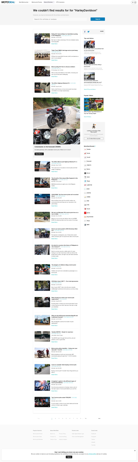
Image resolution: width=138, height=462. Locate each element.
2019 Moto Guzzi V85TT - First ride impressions (64, 281)
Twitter (93, 439)
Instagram (93, 436)
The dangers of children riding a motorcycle (63, 265)
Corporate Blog (62, 436)
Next (99, 418)
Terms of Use (53, 439)
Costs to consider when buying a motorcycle (63, 364)
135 (85, 418)
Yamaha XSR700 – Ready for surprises (62, 332)
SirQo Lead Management (78, 436)
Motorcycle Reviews (38, 439)
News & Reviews (48, 2)
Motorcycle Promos (37, 2)
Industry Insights (63, 439)
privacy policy (92, 454)
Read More (54, 43)
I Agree (69, 457)
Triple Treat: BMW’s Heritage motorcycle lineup (64, 50)
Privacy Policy (62, 433)
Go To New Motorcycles (93, 138)
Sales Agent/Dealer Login (78, 433)
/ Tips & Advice (63, 299)
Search (97, 19)
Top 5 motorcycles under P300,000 (61, 397)
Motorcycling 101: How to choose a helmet (63, 66)
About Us (52, 433)
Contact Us (53, 436)
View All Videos (87, 116)
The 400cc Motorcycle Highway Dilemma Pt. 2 (64, 161)
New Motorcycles (23, 2)
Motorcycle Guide (37, 436)
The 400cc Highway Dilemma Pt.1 (60, 83)
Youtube (93, 445)
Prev (39, 418)
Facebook (93, 433)
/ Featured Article (66, 35)
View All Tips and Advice (90, 89)
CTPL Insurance (60, 2)
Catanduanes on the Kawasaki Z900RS (48, 147)
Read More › (39, 154)
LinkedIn (93, 442)
